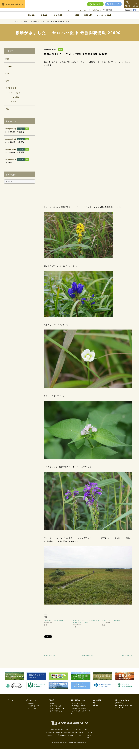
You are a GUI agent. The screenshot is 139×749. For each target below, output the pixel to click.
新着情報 (95, 705)
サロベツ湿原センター (95, 10)
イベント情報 (10, 88)
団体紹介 (32, 15)
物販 (94, 703)
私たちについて (31, 700)
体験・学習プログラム (78, 700)
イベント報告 (14, 97)
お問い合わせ (119, 703)
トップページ (72, 10)
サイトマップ (82, 10)
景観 (7, 109)
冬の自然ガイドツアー (79, 706)
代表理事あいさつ (33, 706)
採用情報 (88, 15)
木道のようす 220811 (111, 620)
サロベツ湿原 (72, 15)
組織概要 (31, 703)
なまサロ (12, 101)
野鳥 (7, 59)
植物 (7, 80)
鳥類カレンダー (115, 4)
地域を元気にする (55, 703)
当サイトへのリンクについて (124, 705)
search (128, 10)
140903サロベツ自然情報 (54, 620)
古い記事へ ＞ (127, 655)
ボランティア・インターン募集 (80, 712)
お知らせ (9, 66)
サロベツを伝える (55, 706)
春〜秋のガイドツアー (79, 703)
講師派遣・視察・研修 (79, 708)
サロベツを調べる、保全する (59, 708)
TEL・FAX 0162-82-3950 (90, 735)
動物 (7, 73)
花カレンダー (97, 4)
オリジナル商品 (104, 15)
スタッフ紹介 (32, 708)
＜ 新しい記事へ (50, 655)
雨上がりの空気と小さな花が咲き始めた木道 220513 (86, 621)
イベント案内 (14, 92)
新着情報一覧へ (88, 655)
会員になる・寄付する (122, 700)
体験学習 (58, 15)
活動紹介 (45, 15)
